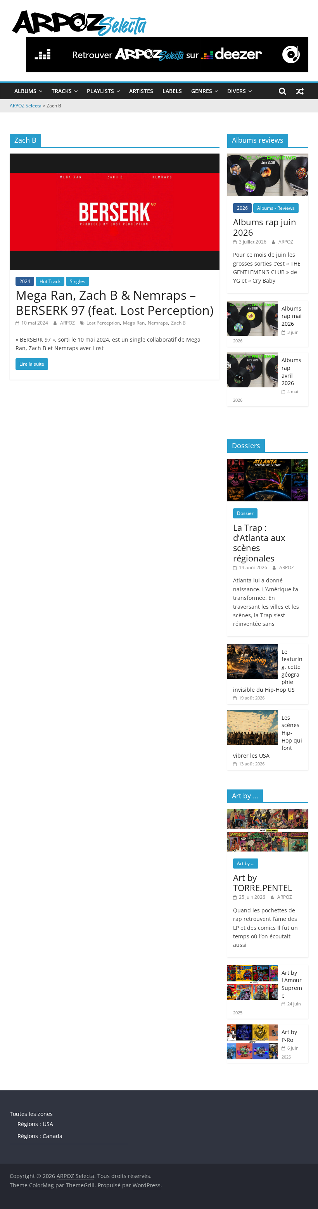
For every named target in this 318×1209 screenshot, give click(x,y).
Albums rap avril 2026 (291, 371)
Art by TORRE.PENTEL (262, 882)
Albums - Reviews (276, 208)
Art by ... (245, 863)
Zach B (178, 323)
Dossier (245, 513)
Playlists (100, 91)
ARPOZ (68, 323)
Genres (201, 91)
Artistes (141, 91)
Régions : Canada (39, 1136)
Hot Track (50, 281)
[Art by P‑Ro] (252, 1028)
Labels (172, 91)
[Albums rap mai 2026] (252, 305)
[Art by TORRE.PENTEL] (268, 813)
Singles (77, 281)
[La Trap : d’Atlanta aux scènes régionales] (268, 462)
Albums (25, 91)
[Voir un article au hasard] (299, 91)
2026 (242, 208)
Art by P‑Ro (289, 1035)
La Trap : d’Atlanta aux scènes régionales (259, 543)
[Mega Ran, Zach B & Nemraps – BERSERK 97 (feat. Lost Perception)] (114, 158)
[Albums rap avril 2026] (252, 356)
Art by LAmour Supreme (292, 984)
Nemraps (158, 323)
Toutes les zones (31, 1113)
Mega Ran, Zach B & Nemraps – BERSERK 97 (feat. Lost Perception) (114, 302)
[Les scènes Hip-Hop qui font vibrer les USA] (252, 714)
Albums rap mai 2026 (292, 316)
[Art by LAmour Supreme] (252, 969)
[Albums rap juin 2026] (268, 157)
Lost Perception (103, 323)
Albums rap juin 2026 (264, 227)
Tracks (62, 91)
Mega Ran (134, 323)
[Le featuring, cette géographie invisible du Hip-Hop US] (252, 648)
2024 (24, 281)
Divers (236, 91)
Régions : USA (35, 1124)
